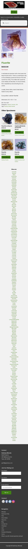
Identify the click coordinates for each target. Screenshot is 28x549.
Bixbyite (14, 210)
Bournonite (14, 213)
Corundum (14, 251)
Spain (23, 135)
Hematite (14, 298)
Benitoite (14, 206)
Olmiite (14, 345)
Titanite (14, 410)
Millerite (14, 333)
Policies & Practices (6, 532)
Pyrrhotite (14, 370)
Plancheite (14, 359)
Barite (14, 203)
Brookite (14, 216)
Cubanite (14, 256)
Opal (14, 346)
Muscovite (14, 342)
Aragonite (14, 191)
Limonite (14, 316)
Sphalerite (14, 395)
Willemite (14, 427)
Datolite (14, 262)
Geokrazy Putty (5, 514)
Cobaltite (14, 243)
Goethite (14, 289)
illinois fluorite (11, 106)
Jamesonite (14, 306)
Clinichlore (14, 242)
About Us (3, 520)
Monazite (14, 337)
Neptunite (14, 343)
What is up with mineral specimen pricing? (12, 536)
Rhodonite (14, 377)
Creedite (14, 254)
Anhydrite (14, 185)
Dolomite (14, 268)
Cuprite (14, 258)
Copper (14, 249)
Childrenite (14, 233)
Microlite (14, 331)
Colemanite (14, 245)
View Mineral (6, 131)
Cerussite (14, 225)
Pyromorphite (14, 368)
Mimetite (14, 334)
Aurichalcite (14, 197)
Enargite (14, 271)
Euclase (14, 277)
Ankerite (14, 186)
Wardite (14, 424)
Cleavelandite (14, 240)
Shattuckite (14, 388)
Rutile (14, 382)
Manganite (14, 325)
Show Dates (4, 518)
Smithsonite (14, 394)
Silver (14, 391)
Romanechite (14, 379)
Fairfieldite (14, 280)
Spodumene (14, 398)
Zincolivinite (14, 437)
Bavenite (14, 204)
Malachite (14, 324)
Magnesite (14, 321)
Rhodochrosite (14, 376)
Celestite (14, 224)
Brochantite (14, 215)
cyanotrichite (14, 259)
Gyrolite (14, 292)
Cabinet (9, 104)
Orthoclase (14, 349)
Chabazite (14, 227)
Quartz (2, 135)
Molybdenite (14, 336)
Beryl (14, 207)
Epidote (14, 274)
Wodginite (14, 430)
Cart (2, 528)
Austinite (14, 198)
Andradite (14, 182)
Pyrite (14, 367)
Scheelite (14, 383)
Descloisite (14, 264)
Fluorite (13, 104)
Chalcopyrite (14, 231)
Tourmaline (14, 413)
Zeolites (14, 434)
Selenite (14, 386)
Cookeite (14, 248)
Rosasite (14, 380)
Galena (14, 286)
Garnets (14, 288)
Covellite (14, 252)
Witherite (14, 428)
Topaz (14, 412)
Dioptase (14, 267)
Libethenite (14, 315)
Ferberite (14, 283)
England (16, 159)
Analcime (14, 177)
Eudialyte (14, 279)
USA (17, 104)
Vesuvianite (14, 421)
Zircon (14, 439)
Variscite (14, 419)
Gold (14, 291)
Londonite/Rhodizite (14, 319)
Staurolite (14, 400)
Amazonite (14, 176)
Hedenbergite (14, 297)
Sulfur (14, 406)
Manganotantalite (14, 327)
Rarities (14, 373)
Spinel (14, 397)
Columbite (14, 246)
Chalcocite (14, 230)
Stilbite (14, 403)
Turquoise (14, 415)
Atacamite (14, 195)
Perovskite (14, 355)
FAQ (2, 516)
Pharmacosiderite (14, 356)
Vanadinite (14, 418)
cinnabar (14, 239)
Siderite (14, 389)
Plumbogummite (14, 361)
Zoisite (14, 440)
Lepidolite (14, 313)
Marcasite (14, 328)
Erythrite (14, 276)
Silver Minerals (14, 392)
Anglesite (14, 183)
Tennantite (14, 407)
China (6, 133)
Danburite (14, 261)
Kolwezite (14, 307)
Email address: (5, 484)
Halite (14, 294)
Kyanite (14, 309)
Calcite (14, 219)
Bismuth (14, 209)
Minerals (3, 512)
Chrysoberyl (14, 234)
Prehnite (14, 362)
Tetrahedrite (14, 409)
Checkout (3, 526)
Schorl (14, 385)
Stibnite (14, 401)
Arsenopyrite (14, 194)
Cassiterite (14, 221)
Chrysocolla (14, 236)
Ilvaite (14, 303)
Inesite (14, 304)
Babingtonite (14, 201)
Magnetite (14, 322)
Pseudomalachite (14, 364)
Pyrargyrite (14, 365)
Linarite (14, 318)
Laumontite (14, 310)
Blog (2, 522)
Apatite (14, 188)
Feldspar (14, 282)
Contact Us (4, 524)
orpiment (14, 348)
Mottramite (14, 340)
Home (3, 534)
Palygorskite (14, 352)
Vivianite (14, 422)
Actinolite (14, 171)
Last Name (4, 477)
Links (2, 530)
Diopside (14, 265)
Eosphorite (14, 273)
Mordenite (14, 339)
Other (14, 351)
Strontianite (14, 404)
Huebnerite (14, 301)
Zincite (14, 436)
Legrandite (14, 312)
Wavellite (14, 425)
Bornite (14, 212)
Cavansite (14, 222)
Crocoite (14, 255)
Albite (14, 174)
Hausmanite (14, 295)
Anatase (14, 179)
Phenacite (14, 358)
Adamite (14, 173)
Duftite (14, 270)
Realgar (14, 374)
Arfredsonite (14, 192)
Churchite (14, 237)
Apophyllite (14, 189)
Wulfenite (14, 433)
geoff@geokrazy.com (6, 463)
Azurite (14, 200)
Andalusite (14, 180)
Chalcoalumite (14, 228)
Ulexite (14, 416)
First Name (4, 470)
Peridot (14, 353)
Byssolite (14, 218)
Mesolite (14, 330)
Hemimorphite (14, 300)
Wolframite (14, 431)
